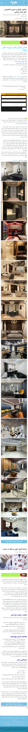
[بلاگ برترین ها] (14, 3)
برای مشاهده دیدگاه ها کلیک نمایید (14, 541)
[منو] (25, 3)
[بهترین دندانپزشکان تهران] (14, 42)
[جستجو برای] (24, 3)
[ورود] (1, 3)
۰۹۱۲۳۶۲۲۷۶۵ (21, 89)
